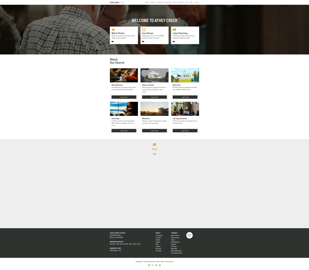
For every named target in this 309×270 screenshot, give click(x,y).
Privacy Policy (169, 261)
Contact (158, 246)
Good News (159, 235)
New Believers (175, 242)
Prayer (173, 240)
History (158, 242)
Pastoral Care (175, 238)
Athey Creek (114, 2)
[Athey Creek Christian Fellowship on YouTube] (156, 265)
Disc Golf (158, 248)
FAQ (157, 244)
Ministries (168, 2)
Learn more (123, 97)
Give (186, 2)
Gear (190, 2)
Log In (197, 2)
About (147, 2)
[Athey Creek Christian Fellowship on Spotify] (160, 265)
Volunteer (174, 246)
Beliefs (158, 240)
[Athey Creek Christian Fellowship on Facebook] (149, 265)
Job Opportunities (176, 253)
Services (153, 2)
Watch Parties (175, 235)
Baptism (173, 244)
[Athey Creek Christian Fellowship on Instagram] (153, 265)
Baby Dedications (176, 251)
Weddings (174, 248)
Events (175, 2)
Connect (181, 2)
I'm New (158, 238)
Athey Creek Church (117, 233)
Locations (159, 251)
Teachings (160, 2)
